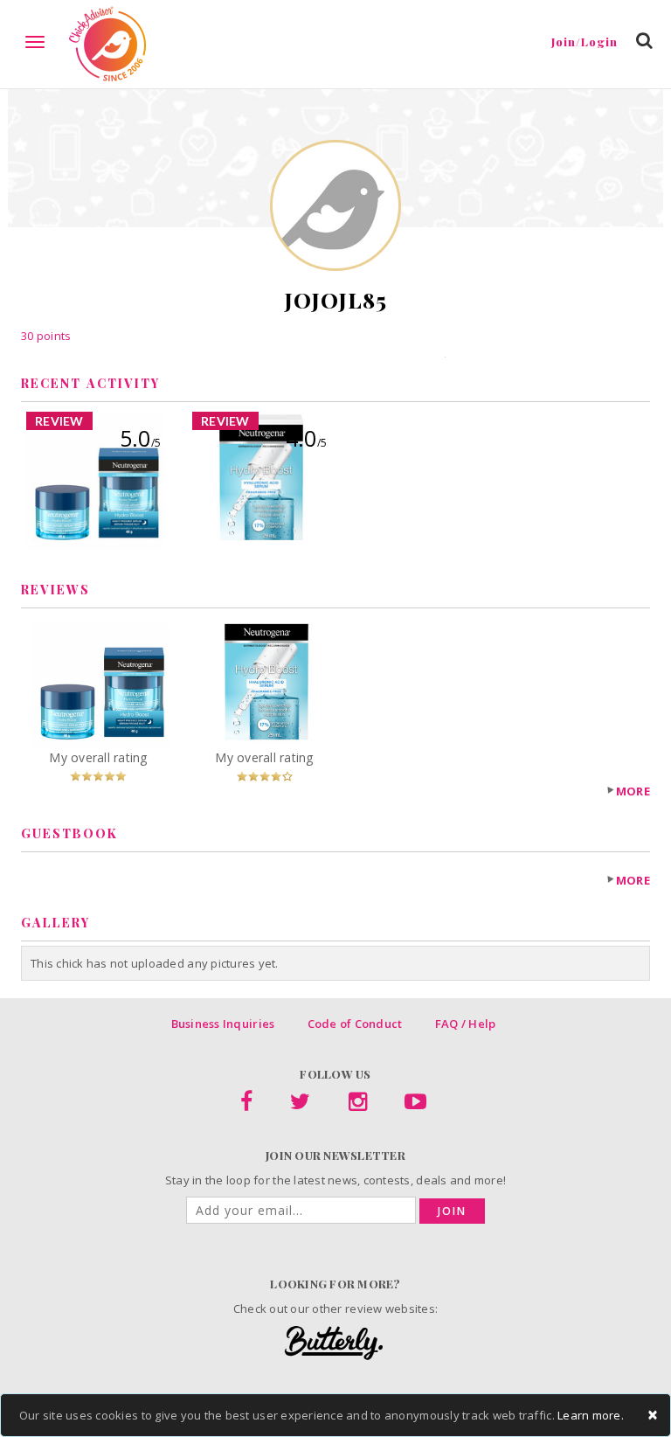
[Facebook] (246, 1105)
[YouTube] (415, 1105)
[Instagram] (358, 1105)
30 (46, 336)
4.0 (306, 438)
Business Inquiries (223, 1023)
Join (452, 1211)
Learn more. (590, 1415)
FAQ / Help (465, 1023)
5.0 (140, 438)
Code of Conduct (355, 1023)
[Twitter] (300, 1105)
